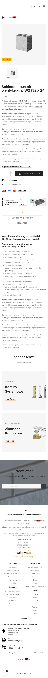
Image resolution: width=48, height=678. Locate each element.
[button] (10, 399)
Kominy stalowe (13, 594)
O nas (35, 580)
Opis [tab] (22, 212)
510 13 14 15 (15, 648)
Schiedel (35, 594)
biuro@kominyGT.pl (15, 641)
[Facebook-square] (20, 669)
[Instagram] (24, 669)
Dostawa (35, 577)
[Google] (28, 669)
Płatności (35, 574)
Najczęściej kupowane (12, 574)
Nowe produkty (13, 570)
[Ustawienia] (40, 6)
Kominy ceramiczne (12, 591)
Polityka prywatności (35, 567)
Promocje (12, 567)
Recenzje (22, 223)
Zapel (35, 604)
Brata (35, 597)
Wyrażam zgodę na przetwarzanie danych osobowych (24, 490)
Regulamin (35, 570)
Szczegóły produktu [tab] (22, 218)
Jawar (35, 610)
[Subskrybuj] (43, 486)
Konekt (35, 601)
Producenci (13, 604)
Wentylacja (13, 597)
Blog (35, 583)
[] (4, 673)
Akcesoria (13, 601)
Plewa (35, 613)
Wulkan (35, 607)
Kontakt (13, 583)
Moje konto (13, 580)
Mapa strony (13, 577)
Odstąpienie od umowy (35, 586)
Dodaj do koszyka (31, 173)
